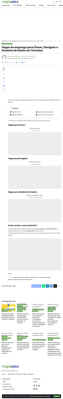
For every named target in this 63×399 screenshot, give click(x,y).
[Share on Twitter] (16, 62)
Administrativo (21, 304)
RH (55, 309)
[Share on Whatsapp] (43, 286)
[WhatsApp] (37, 388)
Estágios (20, 306)
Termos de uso (46, 396)
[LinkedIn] (34, 388)
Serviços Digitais (55, 338)
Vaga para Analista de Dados (45, 112)
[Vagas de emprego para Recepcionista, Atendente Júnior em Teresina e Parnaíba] (8, 308)
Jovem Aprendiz (22, 307)
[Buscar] (54, 1)
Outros (4, 43)
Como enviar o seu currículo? (46, 114)
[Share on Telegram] (51, 286)
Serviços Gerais (22, 309)
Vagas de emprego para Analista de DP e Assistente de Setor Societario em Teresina (39, 346)
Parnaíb (12, 309)
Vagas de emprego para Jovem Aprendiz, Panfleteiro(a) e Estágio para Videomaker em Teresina (8, 348)
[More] (25, 62)
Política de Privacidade (36, 396)
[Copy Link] (19, 62)
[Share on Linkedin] (47, 286)
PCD (26, 336)
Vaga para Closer (16, 112)
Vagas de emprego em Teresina (16, 279)
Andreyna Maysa (15, 56)
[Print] (22, 62)
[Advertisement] (31, 24)
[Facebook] (34, 385)
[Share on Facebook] (13, 62)
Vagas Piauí (29, 279)
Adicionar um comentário (28, 56)
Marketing (30, 374)
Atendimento (5, 309)
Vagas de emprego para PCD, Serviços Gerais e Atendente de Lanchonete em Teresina (23, 346)
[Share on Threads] (55, 286)
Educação (35, 309)
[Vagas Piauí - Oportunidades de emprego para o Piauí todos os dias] (10, 1)
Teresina (10, 43)
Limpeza (41, 309)
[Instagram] (39, 385)
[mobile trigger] (60, 1)
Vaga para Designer (17, 114)
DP (33, 339)
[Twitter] (36, 385)
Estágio (25, 374)
